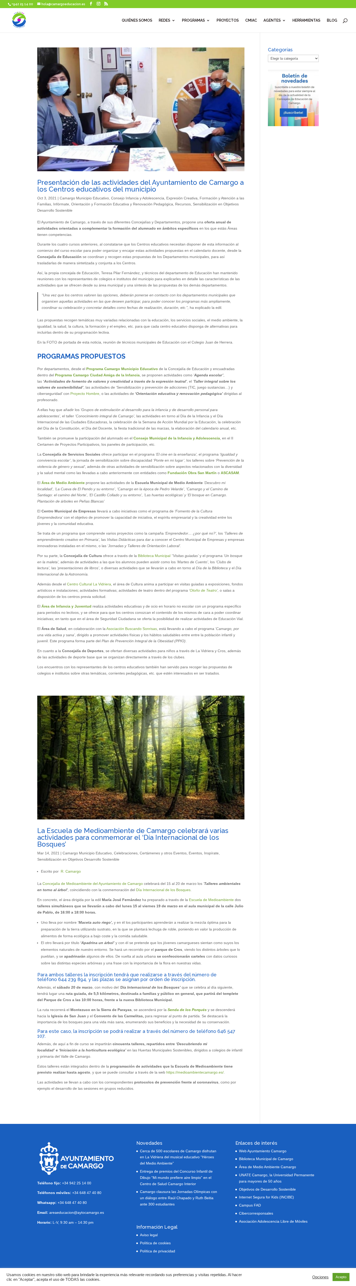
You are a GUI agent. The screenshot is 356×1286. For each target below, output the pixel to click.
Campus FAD (250, 1205)
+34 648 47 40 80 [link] (69, 1193)
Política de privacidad (157, 1251)
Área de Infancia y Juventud (66, 606)
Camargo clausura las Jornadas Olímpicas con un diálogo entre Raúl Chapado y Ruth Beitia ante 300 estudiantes (178, 1198)
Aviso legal (149, 1235)
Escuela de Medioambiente (211, 900)
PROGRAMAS (193, 20)
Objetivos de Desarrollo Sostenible (267, 1189)
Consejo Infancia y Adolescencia (137, 198)
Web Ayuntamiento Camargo (262, 1151)
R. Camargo (71, 871)
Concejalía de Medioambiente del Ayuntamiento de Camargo (92, 883)
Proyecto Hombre (84, 393)
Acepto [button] (341, 1277)
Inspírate (211, 853)
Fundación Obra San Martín (192, 473)
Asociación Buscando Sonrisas (131, 629)
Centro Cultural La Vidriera (89, 584)
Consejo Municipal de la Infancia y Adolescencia (176, 438)
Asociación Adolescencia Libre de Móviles (273, 1221)
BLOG (332, 20)
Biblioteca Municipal (154, 556)
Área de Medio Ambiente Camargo (267, 1167)
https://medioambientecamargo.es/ (195, 1072)
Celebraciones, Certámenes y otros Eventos (150, 853)
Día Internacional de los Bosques (163, 890)
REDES (164, 20)
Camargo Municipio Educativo (84, 198)
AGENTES (272, 20)
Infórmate (61, 204)
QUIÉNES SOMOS (137, 20)
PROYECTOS (228, 20)
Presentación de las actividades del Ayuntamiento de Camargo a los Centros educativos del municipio (140, 186)
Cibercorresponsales (256, 1213)
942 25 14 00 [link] (80, 1183)
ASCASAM (230, 473)
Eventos (195, 853)
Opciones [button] (320, 1277)
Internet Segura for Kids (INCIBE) (266, 1197)
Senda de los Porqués (187, 1010)
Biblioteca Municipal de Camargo (266, 1159)
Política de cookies (155, 1243)
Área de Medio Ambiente (63, 483)
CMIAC (251, 20)
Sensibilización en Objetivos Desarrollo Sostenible (78, 859)
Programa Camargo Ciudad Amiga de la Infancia (97, 375)
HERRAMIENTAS (306, 20)
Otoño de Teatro (203, 590)
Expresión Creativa (182, 198)
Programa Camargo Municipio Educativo (122, 369)
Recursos (183, 204)
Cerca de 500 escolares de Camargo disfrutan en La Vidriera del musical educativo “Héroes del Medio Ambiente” (178, 1157)
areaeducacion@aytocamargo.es (76, 1212)
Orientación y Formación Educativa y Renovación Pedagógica (122, 204)
